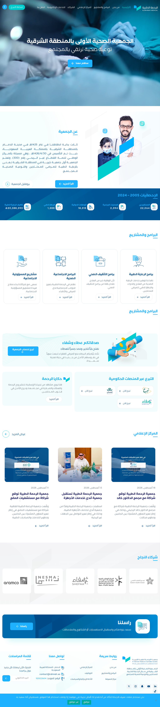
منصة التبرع (17, 7)
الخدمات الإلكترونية (56, 7)
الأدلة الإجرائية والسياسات (81, 679)
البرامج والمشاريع (102, 7)
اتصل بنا (41, 7)
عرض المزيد (18, 434)
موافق (86, 702)
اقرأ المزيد (68, 184)
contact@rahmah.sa (50, 674)
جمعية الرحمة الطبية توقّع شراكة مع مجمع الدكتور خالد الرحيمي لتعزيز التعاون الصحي (135, 498)
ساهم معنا (81, 63)
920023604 (41, 678)
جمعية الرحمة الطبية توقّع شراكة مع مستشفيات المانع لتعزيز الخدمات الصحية (29, 498)
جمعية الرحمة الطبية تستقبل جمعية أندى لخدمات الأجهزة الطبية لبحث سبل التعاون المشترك (82, 500)
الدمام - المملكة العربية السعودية (50, 669)
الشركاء (71, 7)
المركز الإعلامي (84, 7)
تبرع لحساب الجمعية (23, 350)
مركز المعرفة (110, 679)
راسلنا (23, 626)
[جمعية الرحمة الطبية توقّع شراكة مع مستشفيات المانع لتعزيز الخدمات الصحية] (27, 465)
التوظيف (88, 673)
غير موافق (73, 702)
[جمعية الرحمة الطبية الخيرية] (146, 8)
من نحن (116, 7)
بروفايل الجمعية (20, 184)
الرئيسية (126, 7)
